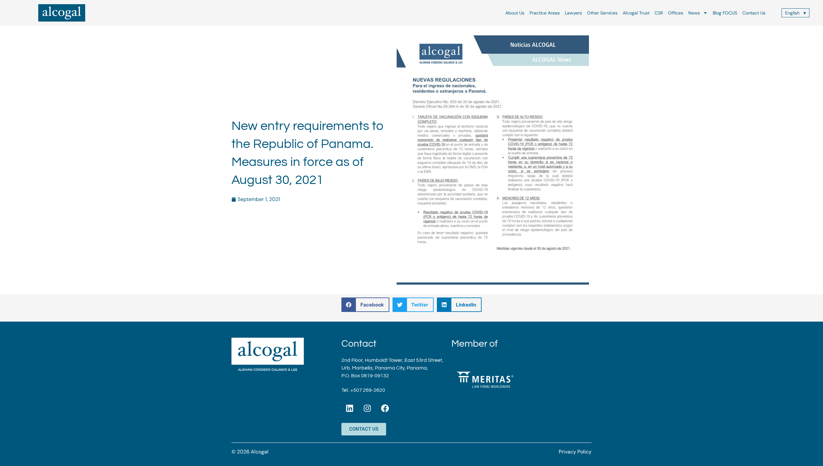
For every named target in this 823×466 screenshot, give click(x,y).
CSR (659, 13)
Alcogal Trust (636, 13)
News (694, 13)
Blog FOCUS (725, 13)
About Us (514, 13)
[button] (365, 304)
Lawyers (573, 13)
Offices (675, 13)
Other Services (602, 13)
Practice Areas (544, 13)
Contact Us (753, 13)
